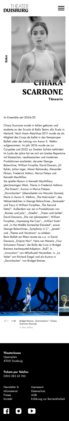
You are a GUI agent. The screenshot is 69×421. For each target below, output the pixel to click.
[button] (61, 8)
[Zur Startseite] (16, 8)
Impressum (37, 387)
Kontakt (8, 399)
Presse (7, 395)
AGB (34, 395)
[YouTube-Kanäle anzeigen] (32, 411)
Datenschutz (38, 391)
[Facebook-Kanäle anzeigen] (6, 411)
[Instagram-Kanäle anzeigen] (18, 411)
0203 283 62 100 (15, 376)
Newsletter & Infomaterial (11, 389)
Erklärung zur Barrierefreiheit (48, 399)
